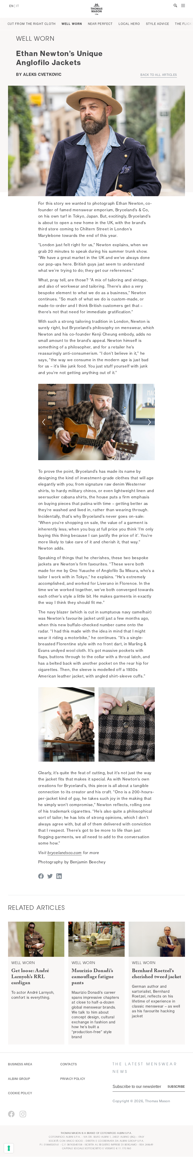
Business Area (20, 1064)
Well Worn (72, 24)
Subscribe (176, 1086)
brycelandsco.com (64, 852)
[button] (43, 422)
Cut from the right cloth (32, 24)
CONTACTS (68, 1064)
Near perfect (100, 24)
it (17, 6)
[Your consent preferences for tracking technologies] (9, 1148)
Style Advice (157, 24)
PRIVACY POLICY (72, 1079)
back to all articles (158, 75)
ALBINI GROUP (19, 1079)
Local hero (129, 24)
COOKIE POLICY (20, 1093)
